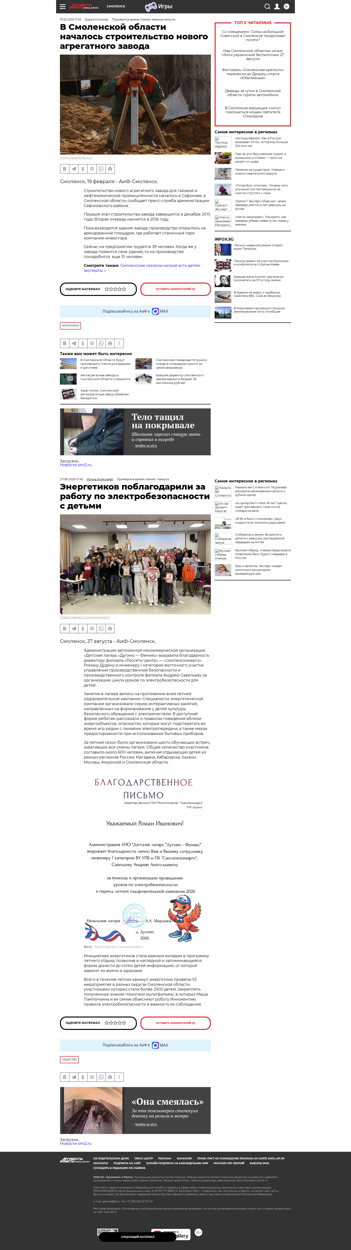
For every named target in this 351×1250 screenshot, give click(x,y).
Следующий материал (137, 1237)
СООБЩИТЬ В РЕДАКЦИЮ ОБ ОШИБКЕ (119, 1168)
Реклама (164, 1158)
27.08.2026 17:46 (71, 479)
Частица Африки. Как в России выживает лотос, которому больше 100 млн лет (261, 142)
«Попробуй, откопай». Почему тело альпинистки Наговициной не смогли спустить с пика (261, 189)
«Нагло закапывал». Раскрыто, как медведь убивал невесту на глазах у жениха (262, 220)
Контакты (100, 1163)
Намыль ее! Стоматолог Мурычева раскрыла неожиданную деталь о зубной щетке (261, 491)
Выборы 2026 (259, 1163)
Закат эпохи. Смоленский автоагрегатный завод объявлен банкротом (104, 394)
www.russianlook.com (76, 157)
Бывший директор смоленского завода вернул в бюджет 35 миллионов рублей (180, 379)
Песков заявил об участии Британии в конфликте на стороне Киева (261, 262)
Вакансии (184, 1158)
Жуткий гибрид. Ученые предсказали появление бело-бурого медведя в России (263, 554)
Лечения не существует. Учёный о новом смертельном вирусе (260, 171)
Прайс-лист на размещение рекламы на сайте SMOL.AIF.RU (241, 1158)
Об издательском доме (111, 1158)
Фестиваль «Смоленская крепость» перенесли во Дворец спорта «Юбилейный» (253, 74)
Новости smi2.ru (76, 465)
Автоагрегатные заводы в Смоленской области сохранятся (105, 377)
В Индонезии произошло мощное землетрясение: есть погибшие (259, 310)
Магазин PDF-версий (229, 1163)
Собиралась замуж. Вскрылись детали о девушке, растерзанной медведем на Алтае (259, 538)
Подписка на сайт (127, 1163)
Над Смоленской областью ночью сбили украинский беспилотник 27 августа (253, 55)
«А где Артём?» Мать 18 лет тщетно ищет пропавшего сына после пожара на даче (261, 506)
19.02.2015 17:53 (70, 19)
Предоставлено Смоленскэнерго (85, 617)
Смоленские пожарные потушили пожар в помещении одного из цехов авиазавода (181, 363)
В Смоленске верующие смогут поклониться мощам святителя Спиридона (253, 112)
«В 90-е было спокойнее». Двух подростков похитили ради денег (260, 520)
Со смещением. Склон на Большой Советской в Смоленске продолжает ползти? (253, 36)
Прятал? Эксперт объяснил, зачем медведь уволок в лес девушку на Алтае (260, 205)
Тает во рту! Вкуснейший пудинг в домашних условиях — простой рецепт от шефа (260, 157)
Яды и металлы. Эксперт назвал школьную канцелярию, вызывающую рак (258, 569)
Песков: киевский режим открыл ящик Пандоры (258, 247)
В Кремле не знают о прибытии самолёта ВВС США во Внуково (257, 294)
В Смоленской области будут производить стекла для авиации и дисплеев (105, 363)
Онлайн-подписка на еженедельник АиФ (177, 1163)
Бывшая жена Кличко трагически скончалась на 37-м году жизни (258, 278)
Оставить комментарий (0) (175, 289)
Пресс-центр (143, 1158)
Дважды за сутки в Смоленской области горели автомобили (253, 93)
